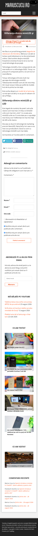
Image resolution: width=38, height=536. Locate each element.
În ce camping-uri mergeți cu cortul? (19, 466)
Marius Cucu (9, 483)
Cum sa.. (15, 148)
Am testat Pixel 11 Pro (14, 390)
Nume (7, 200)
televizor (18, 152)
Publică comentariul (19, 240)
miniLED (13, 152)
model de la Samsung (26, 91)
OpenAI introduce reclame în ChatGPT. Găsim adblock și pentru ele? (18, 491)
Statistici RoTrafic (29, 529)
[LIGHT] (34, 2)
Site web (7, 214)
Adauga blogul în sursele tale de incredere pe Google (18, 42)
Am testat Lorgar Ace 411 (15, 347)
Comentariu (9, 175)
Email (7, 207)
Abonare (11, 284)
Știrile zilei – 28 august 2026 (24, 502)
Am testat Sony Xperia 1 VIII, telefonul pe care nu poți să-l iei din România (19, 432)
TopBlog (11, 531)
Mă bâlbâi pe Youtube (19, 296)
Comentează (32, 46)
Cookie (21, 529)
